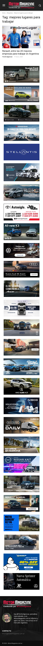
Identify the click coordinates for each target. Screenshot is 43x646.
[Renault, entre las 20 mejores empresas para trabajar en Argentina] (21, 37)
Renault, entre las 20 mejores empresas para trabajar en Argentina (20, 52)
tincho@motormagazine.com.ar (13, 633)
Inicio (4, 13)
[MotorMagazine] (21, 5)
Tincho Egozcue (7, 57)
